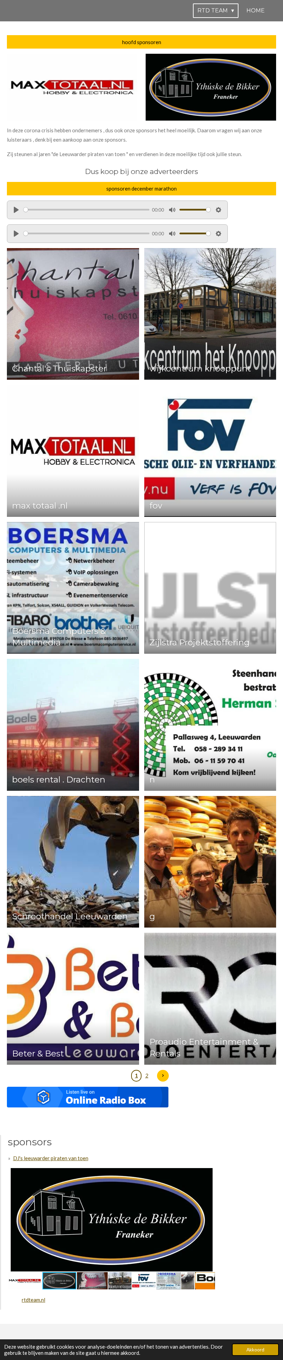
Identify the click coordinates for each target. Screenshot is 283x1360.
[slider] (86, 209)
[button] (208, 1174)
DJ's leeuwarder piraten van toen (50, 1158)
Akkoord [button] (255, 1349)
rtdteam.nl (33, 1300)
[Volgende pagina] (163, 1076)
